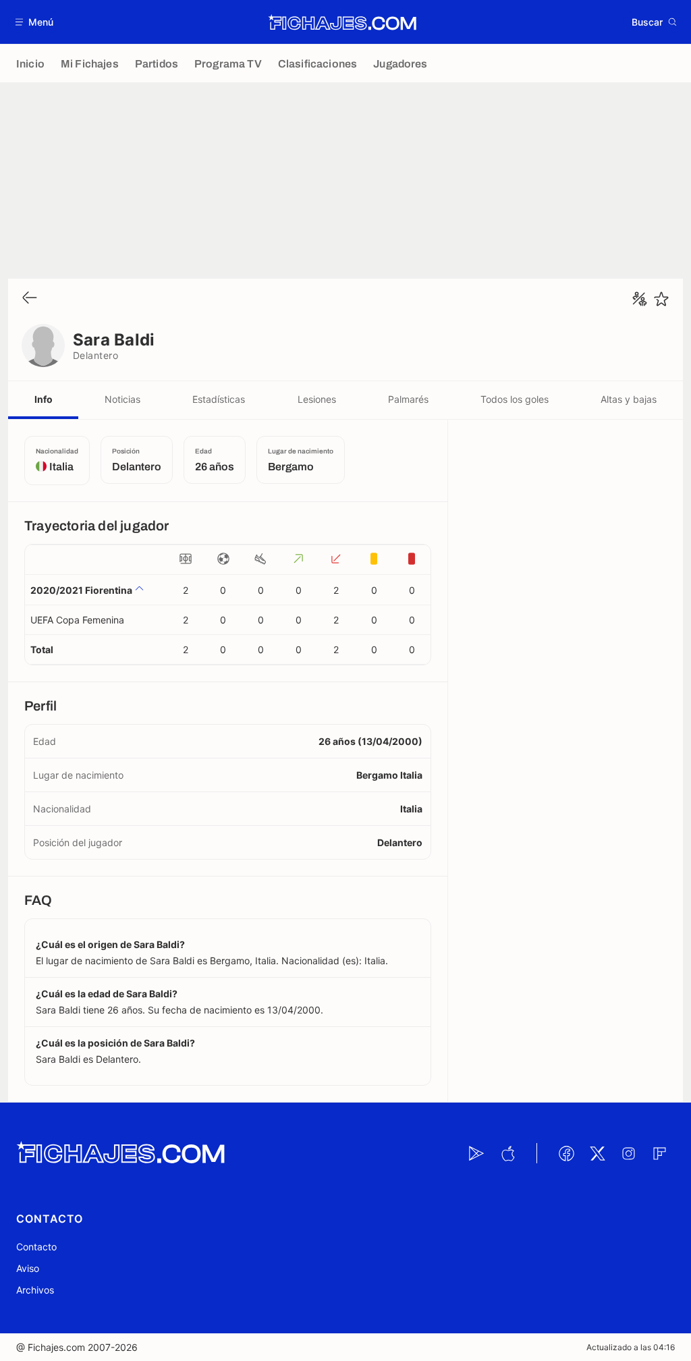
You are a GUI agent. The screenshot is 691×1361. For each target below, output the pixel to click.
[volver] (30, 298)
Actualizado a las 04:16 (630, 1347)
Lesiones (317, 399)
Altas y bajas (629, 399)
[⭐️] (661, 299)
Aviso (27, 1268)
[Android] (476, 1153)
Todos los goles (514, 399)
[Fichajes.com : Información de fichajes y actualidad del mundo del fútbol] (342, 22)
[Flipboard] (659, 1153)
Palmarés (408, 399)
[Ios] (507, 1153)
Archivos (35, 1290)
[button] (34, 22)
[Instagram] (628, 1153)
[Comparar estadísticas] (640, 299)
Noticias (122, 399)
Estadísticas (218, 399)
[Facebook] (566, 1153)
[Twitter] (597, 1153)
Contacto (36, 1246)
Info (43, 399)
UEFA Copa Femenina (77, 620)
